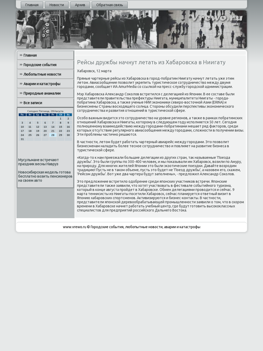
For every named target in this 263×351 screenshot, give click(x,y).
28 (52, 135)
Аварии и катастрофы (42, 84)
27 (45, 135)
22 (60, 131)
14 (52, 126)
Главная (32, 5)
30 (68, 135)
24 (22, 135)
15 (60, 126)
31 (22, 139)
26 (37, 135)
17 (22, 131)
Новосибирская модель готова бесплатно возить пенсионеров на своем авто (45, 176)
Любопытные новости (42, 74)
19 (37, 131)
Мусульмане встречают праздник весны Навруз (38, 162)
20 (45, 131)
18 (30, 131)
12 (37, 126)
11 (30, 126)
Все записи (33, 103)
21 (52, 131)
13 (45, 126)
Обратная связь (109, 5)
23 (68, 131)
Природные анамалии (42, 93)
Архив (80, 5)
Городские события (40, 65)
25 (30, 135)
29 (60, 135)
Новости (57, 5)
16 (68, 126)
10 (22, 126)
